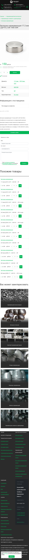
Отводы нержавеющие (14, 365)
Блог (2, 489)
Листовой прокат (5, 447)
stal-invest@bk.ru (19, 4)
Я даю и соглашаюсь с (10, 163)
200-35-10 (7, 4)
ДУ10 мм (22, 81)
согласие (6, 553)
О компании (3, 483)
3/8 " (15, 83)
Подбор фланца (4, 514)
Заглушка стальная (14, 325)
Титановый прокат (19, 447)
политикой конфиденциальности (10, 164)
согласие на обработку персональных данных (8, 163)
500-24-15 (7, 7)
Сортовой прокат (4, 441)
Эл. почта (3, 145)
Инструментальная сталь (6, 450)
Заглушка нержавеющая (7, 20)
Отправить (24, 163)
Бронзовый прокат (19, 438)
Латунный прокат (19, 441)
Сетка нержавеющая (20, 471)
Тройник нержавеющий (14, 405)
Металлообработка (5, 503)
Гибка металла (4, 506)
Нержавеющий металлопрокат (13, 16)
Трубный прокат (4, 444)
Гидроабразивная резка (6, 534)
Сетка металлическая (6, 456)
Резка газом (3, 526)
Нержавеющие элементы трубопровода (11, 18)
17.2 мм (16, 81)
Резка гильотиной (5, 523)
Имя (2, 140)
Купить (15, 72)
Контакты (3, 486)
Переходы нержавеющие (14, 385)
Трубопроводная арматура (7, 453)
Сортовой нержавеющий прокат (14, 345)
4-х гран (16, 94)
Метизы (2, 459)
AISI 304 (16, 87)
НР (14, 91)
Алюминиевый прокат (20, 444)
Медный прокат (19, 435)
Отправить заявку (14, 132)
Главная (2, 16)
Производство (4, 500)
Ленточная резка (5, 520)
